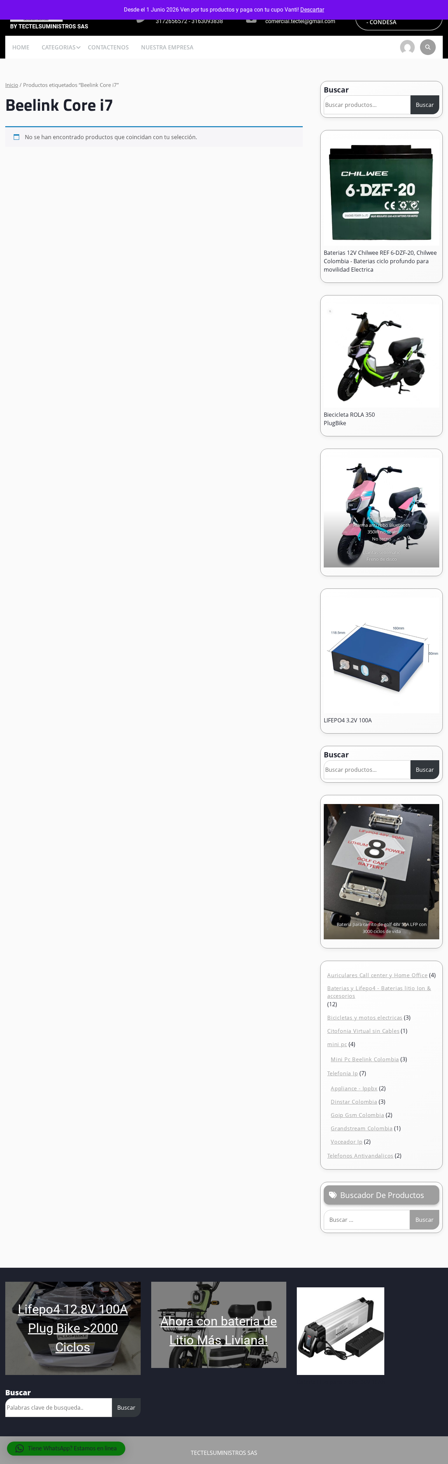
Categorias (59, 47)
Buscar (336, 90)
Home (20, 47)
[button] (66, 1449)
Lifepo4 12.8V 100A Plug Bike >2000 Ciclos (73, 1328)
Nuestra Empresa (167, 47)
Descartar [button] (312, 9)
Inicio (11, 84)
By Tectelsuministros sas (49, 26)
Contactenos (108, 47)
